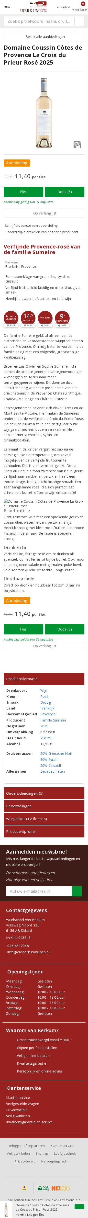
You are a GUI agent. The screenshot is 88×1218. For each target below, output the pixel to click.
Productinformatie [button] (22, 678)
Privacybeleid (16, 1109)
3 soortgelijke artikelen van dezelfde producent (41, 232)
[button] (11, 318)
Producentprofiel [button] (20, 831)
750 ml (46, 738)
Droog (45, 702)
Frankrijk (47, 708)
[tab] (44, 679)
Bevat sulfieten (52, 771)
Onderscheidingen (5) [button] (25, 793)
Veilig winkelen (18, 1116)
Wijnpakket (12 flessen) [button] (26, 818)
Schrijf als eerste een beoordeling (31, 225)
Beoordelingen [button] (19, 805)
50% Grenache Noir (56, 753)
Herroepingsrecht (54, 1161)
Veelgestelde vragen (22, 1103)
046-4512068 (18, 945)
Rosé (44, 696)
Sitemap (42, 1153)
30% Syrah (48, 759)
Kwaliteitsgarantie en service (29, 1122)
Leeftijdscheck (65, 1153)
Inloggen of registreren (27, 1145)
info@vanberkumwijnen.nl (28, 952)
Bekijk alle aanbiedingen (44, 36)
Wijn (43, 690)
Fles (23, 191)
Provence (48, 714)
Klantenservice (18, 1097)
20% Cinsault (50, 765)
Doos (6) (64, 191)
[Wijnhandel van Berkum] (33, 6)
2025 (44, 726)
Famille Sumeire (53, 720)
